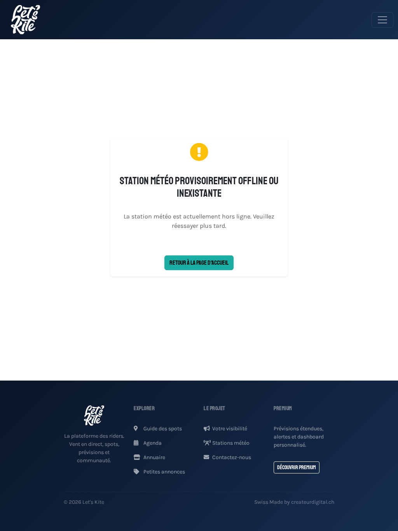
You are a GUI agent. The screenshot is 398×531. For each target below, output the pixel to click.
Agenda (152, 443)
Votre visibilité (229, 428)
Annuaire (153, 457)
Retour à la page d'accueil (199, 263)
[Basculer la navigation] (382, 20)
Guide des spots (162, 428)
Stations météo (231, 443)
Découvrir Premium (296, 467)
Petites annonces (163, 471)
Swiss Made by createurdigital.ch (294, 502)
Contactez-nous (231, 457)
